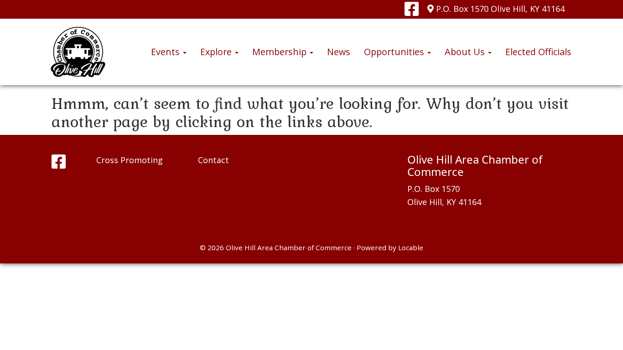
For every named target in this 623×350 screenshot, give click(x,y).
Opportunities (395, 52)
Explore (217, 52)
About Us (466, 52)
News (338, 52)
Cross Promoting (129, 159)
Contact (213, 159)
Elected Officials (538, 52)
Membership (280, 52)
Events (166, 52)
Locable (410, 247)
